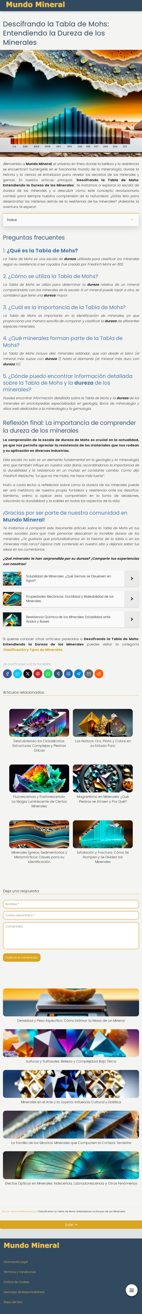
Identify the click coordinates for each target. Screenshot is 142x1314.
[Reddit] (98, 673)
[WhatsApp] (48, 673)
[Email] (88, 673)
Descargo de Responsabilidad (24, 1292)
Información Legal (16, 1262)
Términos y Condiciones (20, 1272)
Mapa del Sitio (13, 1302)
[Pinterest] (37, 673)
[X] (27, 673)
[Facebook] (7, 673)
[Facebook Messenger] (17, 673)
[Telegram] (78, 673)
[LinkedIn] (68, 673)
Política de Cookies (16, 1282)
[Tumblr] (58, 673)
